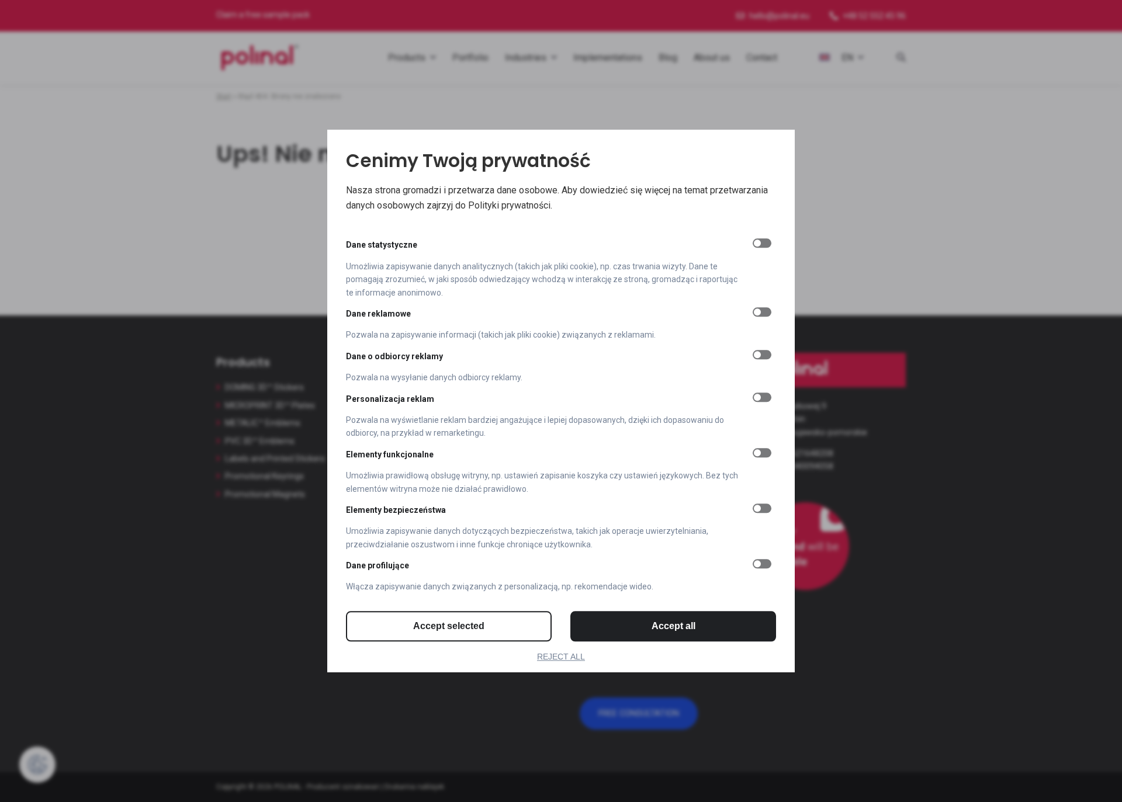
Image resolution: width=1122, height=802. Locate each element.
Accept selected (448, 626)
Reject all (561, 656)
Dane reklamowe (378, 313)
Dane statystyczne (381, 245)
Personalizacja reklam (390, 399)
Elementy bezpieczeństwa (396, 510)
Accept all (673, 626)
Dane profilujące (377, 565)
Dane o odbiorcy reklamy (394, 356)
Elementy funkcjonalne (390, 454)
